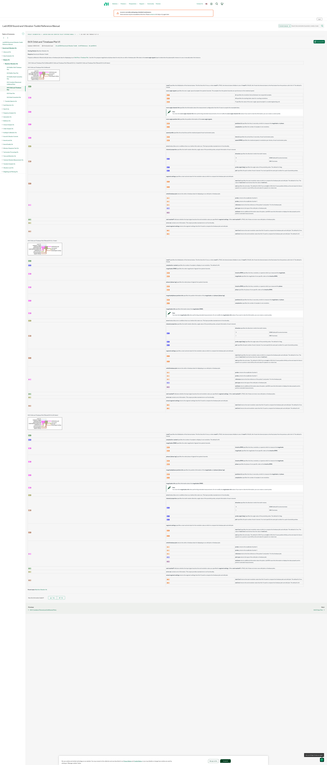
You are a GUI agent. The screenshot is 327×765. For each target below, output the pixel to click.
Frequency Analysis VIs (9, 113)
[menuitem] (115, 4)
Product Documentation (34, 34)
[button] (289, 26)
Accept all (225, 761)
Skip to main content (6, 15)
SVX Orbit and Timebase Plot (14, 89)
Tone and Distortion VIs (9, 156)
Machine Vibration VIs (11, 64)
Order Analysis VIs (8, 128)
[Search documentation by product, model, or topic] (322, 25)
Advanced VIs (7, 52)
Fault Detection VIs (8, 105)
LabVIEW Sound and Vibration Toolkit (67, 46)
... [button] (77, 34)
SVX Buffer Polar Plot (12, 73)
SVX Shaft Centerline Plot (14, 97)
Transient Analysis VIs (9, 164)
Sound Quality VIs (8, 144)
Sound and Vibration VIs (9, 48)
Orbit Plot (76, 57)
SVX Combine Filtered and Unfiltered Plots (14, 83)
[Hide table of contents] (23, 34)
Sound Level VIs (7, 140)
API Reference (84, 46)
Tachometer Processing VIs (10, 152)
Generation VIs (7, 117)
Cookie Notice (138, 761)
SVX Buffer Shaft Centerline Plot (14, 78)
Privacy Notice (127, 761)
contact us (153, 14)
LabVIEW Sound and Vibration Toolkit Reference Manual (13, 43)
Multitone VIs (6, 121)
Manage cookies (213, 761)
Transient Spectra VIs (11, 101)
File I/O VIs (6, 109)
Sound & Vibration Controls (10, 136)
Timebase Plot (84, 57)
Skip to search (18, 15)
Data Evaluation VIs (8, 56)
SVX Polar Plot (11, 93)
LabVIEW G (93, 46)
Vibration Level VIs (8, 168)
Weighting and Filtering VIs (10, 171)
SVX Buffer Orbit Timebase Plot (14, 68)
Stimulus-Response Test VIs (11, 148)
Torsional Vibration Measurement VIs (13, 160)
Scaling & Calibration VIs (10, 132)
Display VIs (6, 60)
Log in (319, 19)
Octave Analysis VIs (8, 124)
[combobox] (299, 26)
